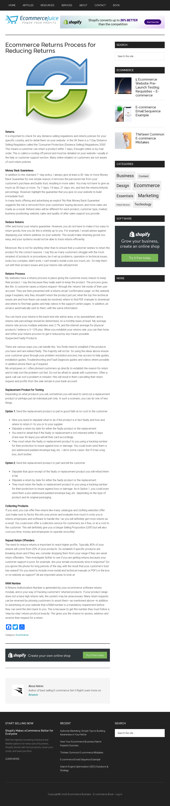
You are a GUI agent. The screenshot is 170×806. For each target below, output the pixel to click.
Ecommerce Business (79, 794)
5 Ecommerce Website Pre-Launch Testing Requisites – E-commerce (147, 87)
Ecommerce (22, 635)
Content (144, 176)
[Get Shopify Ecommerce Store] (140, 266)
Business (125, 175)
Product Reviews (123, 205)
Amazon (33, 694)
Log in (118, 794)
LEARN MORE (12, 759)
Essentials (125, 196)
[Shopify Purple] (112, 27)
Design (123, 185)
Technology (142, 204)
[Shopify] (57, 660)
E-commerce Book (103, 794)
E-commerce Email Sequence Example (148, 111)
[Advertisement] (140, 306)
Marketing (148, 195)
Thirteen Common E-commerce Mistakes (149, 138)
